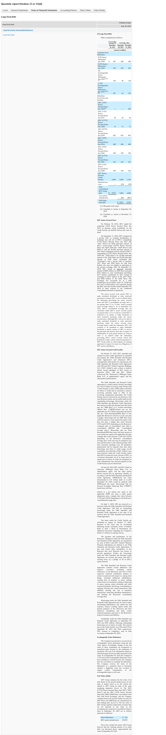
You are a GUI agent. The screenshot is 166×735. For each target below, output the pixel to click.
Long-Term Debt (8, 35)
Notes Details (99, 10)
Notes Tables (85, 10)
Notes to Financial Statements (44, 10)
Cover (5, 10)
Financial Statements (19, 10)
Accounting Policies (68, 10)
